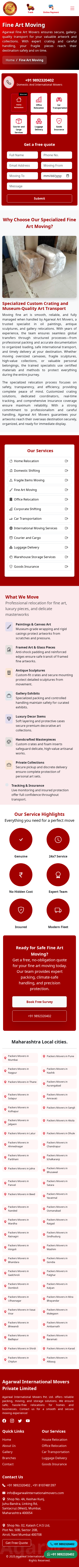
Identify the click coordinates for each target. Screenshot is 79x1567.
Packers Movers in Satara (57, 1183)
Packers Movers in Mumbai (18, 1057)
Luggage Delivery (39, 128)
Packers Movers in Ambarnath (57, 1324)
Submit (39, 198)
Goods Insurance (59, 128)
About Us (9, 1446)
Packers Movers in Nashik (57, 1070)
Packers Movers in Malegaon (57, 1311)
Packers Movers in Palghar (57, 1273)
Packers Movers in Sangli (61, 1107)
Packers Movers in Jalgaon (18, 1122)
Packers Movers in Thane (22, 1082)
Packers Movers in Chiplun (18, 1359)
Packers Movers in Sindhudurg (57, 1234)
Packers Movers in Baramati (57, 1337)
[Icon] (18, 100)
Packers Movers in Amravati (57, 1096)
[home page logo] (10, 8)
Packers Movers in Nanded (18, 1208)
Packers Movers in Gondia (57, 1260)
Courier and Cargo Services (19, 129)
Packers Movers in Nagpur (18, 1070)
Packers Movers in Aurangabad (57, 1083)
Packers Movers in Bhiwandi (18, 1324)
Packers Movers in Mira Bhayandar (60, 1298)
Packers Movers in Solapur (18, 1096)
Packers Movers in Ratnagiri (18, 1234)
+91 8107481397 (44, 1485)
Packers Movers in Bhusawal (57, 1170)
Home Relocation (18, 106)
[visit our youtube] (28, 1421)
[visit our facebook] (4, 1421)
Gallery (7, 1452)
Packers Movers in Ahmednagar (18, 1144)
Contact (8, 1464)
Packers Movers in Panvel (18, 1183)
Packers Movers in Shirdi (22, 1348)
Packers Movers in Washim (57, 1247)
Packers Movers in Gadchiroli (18, 1273)
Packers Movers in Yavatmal (57, 1195)
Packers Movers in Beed (21, 1194)
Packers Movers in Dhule (61, 1133)
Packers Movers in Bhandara (18, 1260)
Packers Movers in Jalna (21, 1168)
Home (10, 60)
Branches (9, 1458)
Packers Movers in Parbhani (18, 1157)
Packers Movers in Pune (60, 1056)
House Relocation (54, 1439)
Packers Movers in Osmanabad (57, 1208)
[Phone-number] (9, 83)
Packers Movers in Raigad (57, 1221)
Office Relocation (39, 106)
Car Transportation (59, 106)
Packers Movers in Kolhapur (18, 1109)
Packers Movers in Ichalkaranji (57, 1157)
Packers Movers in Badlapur (18, 1337)
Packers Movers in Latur (21, 1133)
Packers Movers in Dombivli (18, 1285)
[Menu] (72, 8)
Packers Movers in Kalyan (57, 1285)
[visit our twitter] (20, 1421)
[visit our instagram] (12, 1421)
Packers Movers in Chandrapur (57, 1144)
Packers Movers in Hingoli (18, 1247)
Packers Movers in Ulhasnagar (18, 1298)
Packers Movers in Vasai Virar (21, 1311)
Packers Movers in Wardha (18, 1221)
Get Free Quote (17, 1543)
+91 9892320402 (39, 1016)
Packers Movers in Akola (60, 1120)
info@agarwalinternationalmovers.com (35, 1493)
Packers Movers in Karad (61, 1348)
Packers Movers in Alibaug (57, 1359)
